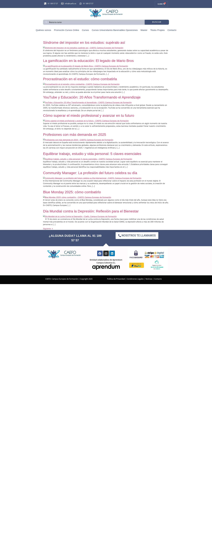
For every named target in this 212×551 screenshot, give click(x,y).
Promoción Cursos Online (66, 30)
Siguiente (48, 228)
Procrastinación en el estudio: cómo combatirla (80, 79)
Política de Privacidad (116, 279)
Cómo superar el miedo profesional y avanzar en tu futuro (88, 116)
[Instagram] (106, 253)
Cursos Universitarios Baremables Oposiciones (115, 30)
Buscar (156, 22)
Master (144, 30)
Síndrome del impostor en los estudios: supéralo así (84, 43)
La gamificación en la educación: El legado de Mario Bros (88, 61)
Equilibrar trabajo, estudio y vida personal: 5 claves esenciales (92, 154)
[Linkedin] (112, 253)
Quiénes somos (43, 30)
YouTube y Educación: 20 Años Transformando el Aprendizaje (92, 97)
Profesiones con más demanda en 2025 (74, 135)
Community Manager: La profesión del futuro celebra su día (90, 173)
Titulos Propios (157, 30)
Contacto (172, 30)
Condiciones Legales (135, 279)
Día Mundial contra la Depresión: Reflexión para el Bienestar (91, 211)
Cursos (85, 30)
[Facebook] (100, 253)
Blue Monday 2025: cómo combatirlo (72, 192)
